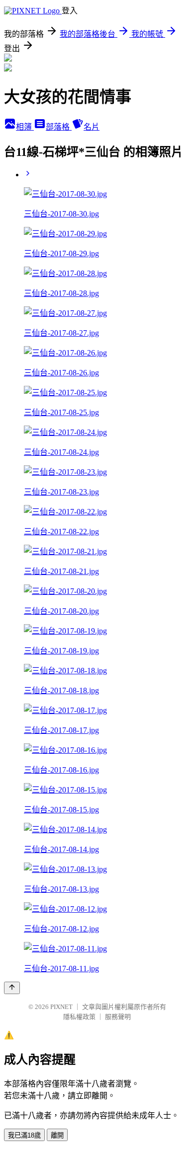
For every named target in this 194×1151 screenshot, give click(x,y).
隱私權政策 (79, 1016)
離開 (57, 1135)
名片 (91, 127)
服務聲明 (118, 1016)
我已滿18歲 (24, 1135)
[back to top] (12, 988)
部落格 (59, 127)
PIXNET (61, 1006)
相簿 (25, 127)
